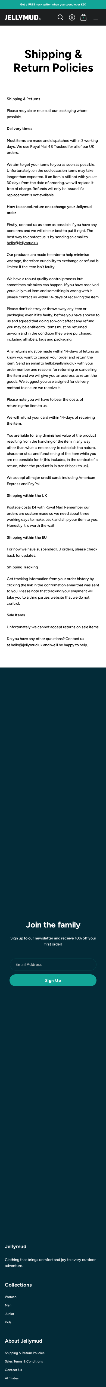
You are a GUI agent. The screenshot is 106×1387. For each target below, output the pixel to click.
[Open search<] (60, 17)
